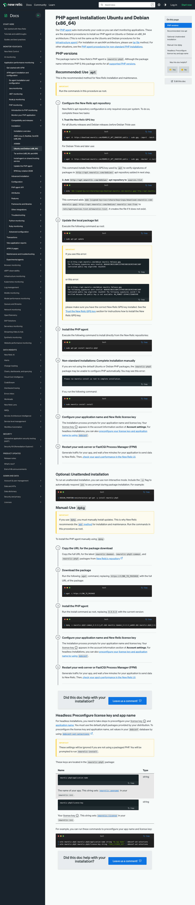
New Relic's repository (108, 558)
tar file (136, 42)
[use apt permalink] (99, 72)
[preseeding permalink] (137, 715)
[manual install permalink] (137, 360)
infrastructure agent (66, 42)
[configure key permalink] (137, 637)
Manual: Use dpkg (174, 45)
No (184, 69)
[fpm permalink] (138, 446)
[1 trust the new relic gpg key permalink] (96, 119)
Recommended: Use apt (177, 31)
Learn (52, 4)
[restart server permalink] (138, 667)
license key (68, 426)
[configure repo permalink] (112, 103)
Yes (172, 69)
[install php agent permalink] (90, 329)
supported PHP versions (122, 63)
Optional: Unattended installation (176, 37)
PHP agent (66, 29)
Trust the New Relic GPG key (81, 311)
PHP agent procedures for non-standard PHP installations (112, 46)
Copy (150, 132)
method (85, 524)
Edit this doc (180, 81)
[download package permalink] (93, 570)
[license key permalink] (137, 416)
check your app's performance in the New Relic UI (109, 456)
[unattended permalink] (110, 474)
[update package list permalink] (100, 220)
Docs (29, 4)
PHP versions (172, 25)
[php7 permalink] (79, 53)
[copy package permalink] (114, 548)
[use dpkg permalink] (88, 507)
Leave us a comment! (125, 701)
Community (40, 4)
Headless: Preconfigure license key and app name (177, 51)
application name (65, 725)
